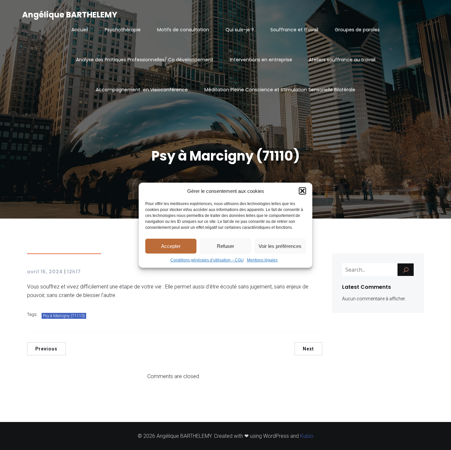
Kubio (306, 436)
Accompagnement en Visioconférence (142, 89)
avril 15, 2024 (45, 271)
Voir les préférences (280, 246)
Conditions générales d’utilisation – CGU (207, 260)
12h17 (74, 271)
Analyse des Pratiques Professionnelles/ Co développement (144, 59)
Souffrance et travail (294, 29)
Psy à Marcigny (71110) (64, 316)
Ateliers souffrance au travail (342, 59)
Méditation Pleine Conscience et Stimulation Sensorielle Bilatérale (279, 89)
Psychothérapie (123, 29)
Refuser (225, 246)
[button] (302, 191)
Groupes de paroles (357, 29)
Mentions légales (262, 260)
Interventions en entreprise (261, 59)
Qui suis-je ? (240, 29)
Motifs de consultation (183, 29)
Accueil (79, 29)
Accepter (171, 246)
